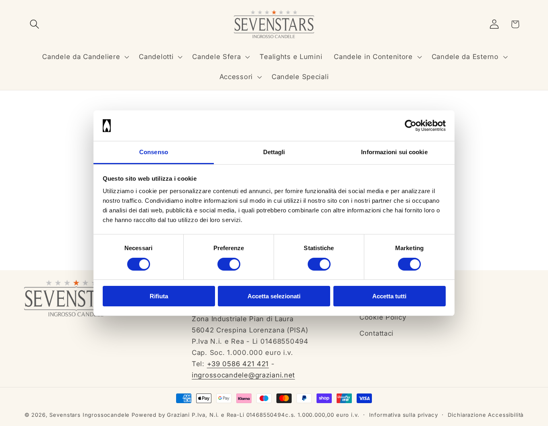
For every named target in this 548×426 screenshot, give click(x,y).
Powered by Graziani (161, 415)
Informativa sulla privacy (403, 415)
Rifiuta (159, 296)
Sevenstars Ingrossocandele (89, 415)
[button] (34, 24)
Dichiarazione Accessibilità (486, 415)
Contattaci (376, 333)
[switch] (228, 264)
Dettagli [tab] (274, 152)
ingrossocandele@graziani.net (243, 375)
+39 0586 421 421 (238, 364)
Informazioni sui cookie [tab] (394, 152)
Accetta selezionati (274, 296)
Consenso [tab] (153, 152)
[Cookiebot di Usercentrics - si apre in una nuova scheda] (410, 126)
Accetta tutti (389, 296)
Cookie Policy (382, 317)
